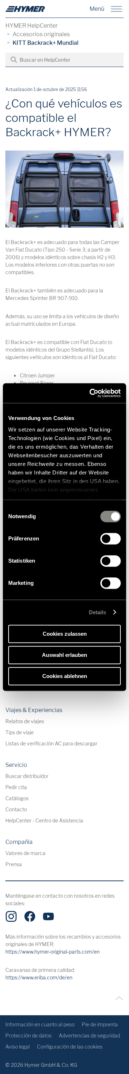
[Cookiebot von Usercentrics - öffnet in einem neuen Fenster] (91, 393)
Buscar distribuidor (26, 776)
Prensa (13, 864)
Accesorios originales (41, 34)
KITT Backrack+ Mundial (45, 42)
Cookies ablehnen (64, 676)
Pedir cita (16, 787)
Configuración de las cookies (69, 1047)
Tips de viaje (19, 732)
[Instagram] (11, 916)
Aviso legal (17, 1047)
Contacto (16, 809)
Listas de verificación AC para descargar (51, 743)
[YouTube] (48, 916)
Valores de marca (25, 853)
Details (97, 612)
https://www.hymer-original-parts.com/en (52, 952)
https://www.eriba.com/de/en (38, 977)
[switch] (110, 538)
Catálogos (17, 798)
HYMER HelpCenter (31, 25)
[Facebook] (29, 916)
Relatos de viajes (24, 721)
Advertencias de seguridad (89, 1035)
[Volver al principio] (117, 998)
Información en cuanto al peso (40, 1024)
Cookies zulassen (65, 634)
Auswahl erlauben (64, 655)
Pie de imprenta (100, 1024)
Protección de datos (28, 1035)
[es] (25, 9)
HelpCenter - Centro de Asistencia (44, 820)
